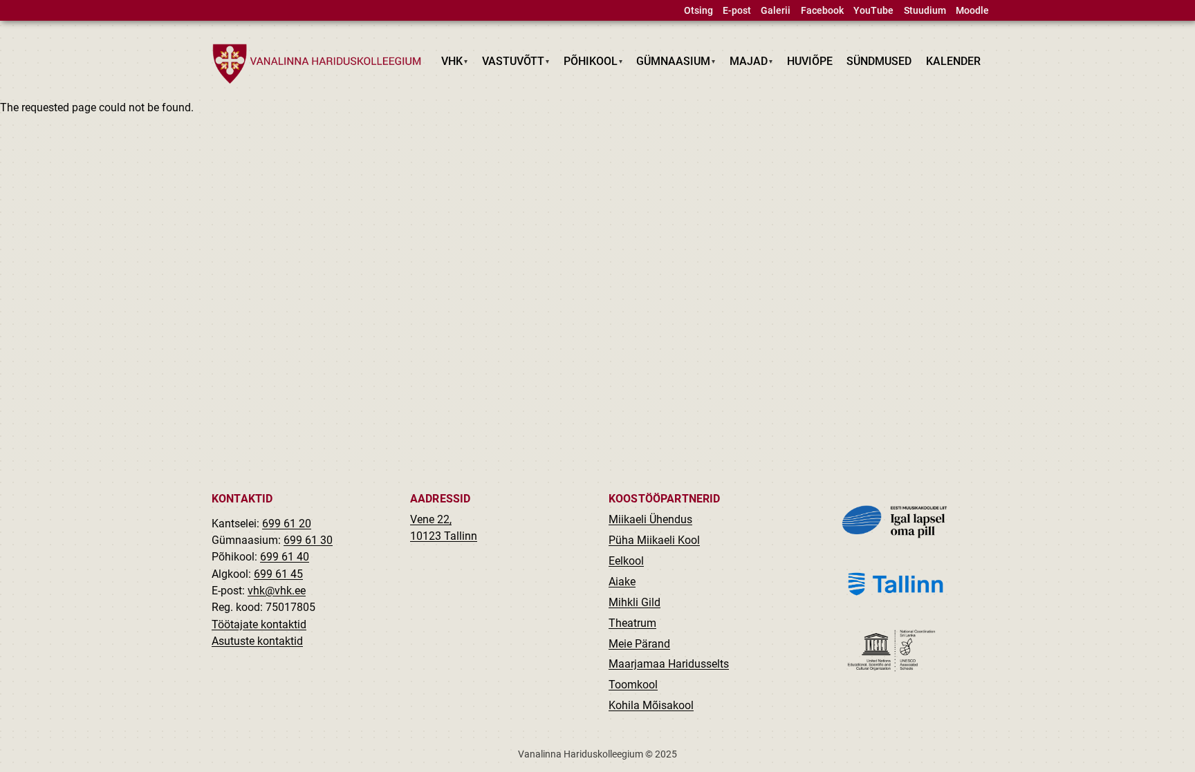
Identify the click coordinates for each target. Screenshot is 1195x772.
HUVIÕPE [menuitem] (810, 61)
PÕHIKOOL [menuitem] (587, 64)
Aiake (622, 581)
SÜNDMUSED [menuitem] (878, 61)
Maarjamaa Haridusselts (669, 663)
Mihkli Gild (634, 602)
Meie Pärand (639, 643)
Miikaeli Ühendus (650, 519)
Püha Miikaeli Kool (654, 540)
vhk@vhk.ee (277, 590)
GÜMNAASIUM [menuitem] (670, 64)
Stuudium (925, 11)
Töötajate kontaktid (259, 624)
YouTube (873, 11)
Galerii (775, 11)
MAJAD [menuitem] (745, 64)
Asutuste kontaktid (257, 641)
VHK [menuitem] (449, 64)
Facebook (822, 11)
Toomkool (633, 684)
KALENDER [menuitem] (953, 61)
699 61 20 (286, 523)
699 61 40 (284, 556)
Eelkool (626, 560)
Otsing (698, 11)
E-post (737, 11)
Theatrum (632, 623)
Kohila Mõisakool (651, 705)
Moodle (972, 11)
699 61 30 (308, 540)
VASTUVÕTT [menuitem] (510, 64)
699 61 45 (278, 574)
